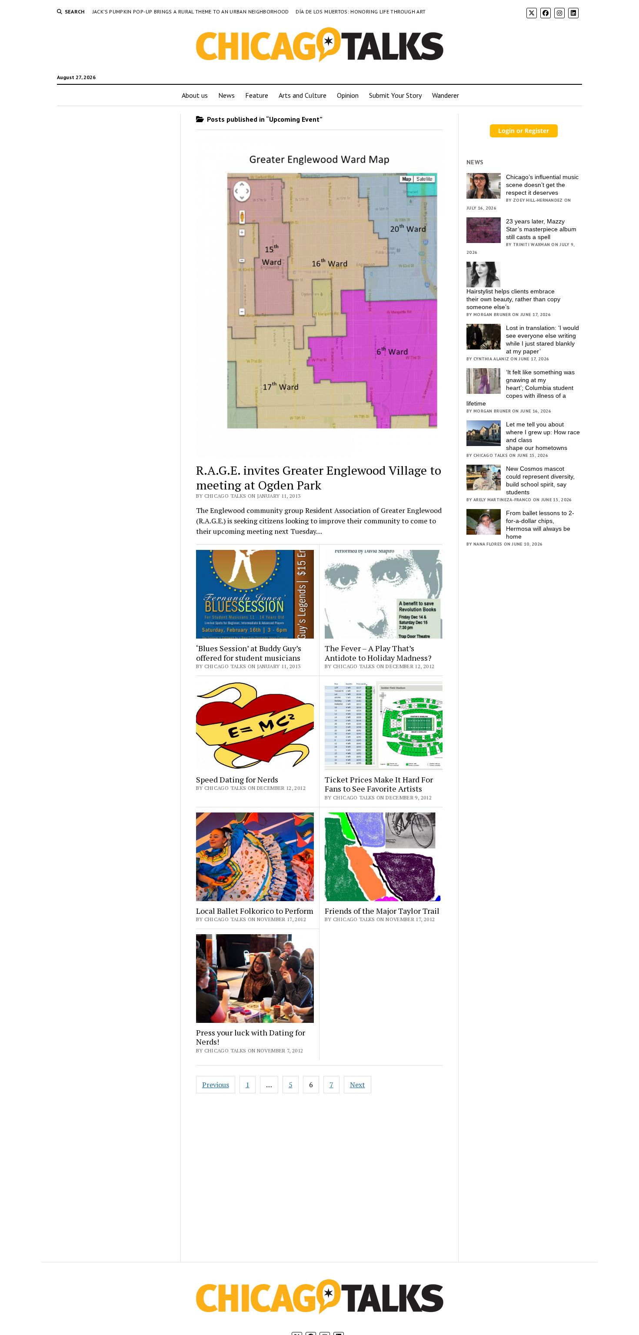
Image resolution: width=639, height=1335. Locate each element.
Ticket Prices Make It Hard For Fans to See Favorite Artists (379, 784)
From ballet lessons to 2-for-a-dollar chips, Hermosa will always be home (540, 524)
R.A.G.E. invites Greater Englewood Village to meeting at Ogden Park (318, 477)
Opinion (348, 95)
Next (357, 1084)
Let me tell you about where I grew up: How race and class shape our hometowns (543, 436)
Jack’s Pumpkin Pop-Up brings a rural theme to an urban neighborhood (191, 11)
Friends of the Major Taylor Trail (382, 911)
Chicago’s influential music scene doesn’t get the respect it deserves (542, 184)
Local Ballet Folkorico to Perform (254, 911)
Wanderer (445, 95)
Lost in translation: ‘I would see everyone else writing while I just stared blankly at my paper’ (542, 339)
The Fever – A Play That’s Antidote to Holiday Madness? (378, 653)
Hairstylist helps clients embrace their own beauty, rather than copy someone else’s (513, 299)
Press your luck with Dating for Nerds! (250, 1037)
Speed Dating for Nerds (237, 780)
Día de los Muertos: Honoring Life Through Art (361, 11)
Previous (215, 1084)
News (226, 95)
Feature (256, 95)
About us (195, 95)
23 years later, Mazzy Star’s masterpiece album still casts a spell (541, 229)
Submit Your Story (395, 95)
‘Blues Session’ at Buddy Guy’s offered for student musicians (248, 653)
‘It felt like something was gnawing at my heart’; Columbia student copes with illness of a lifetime (520, 388)
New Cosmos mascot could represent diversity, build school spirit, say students (540, 480)
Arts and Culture (302, 95)
